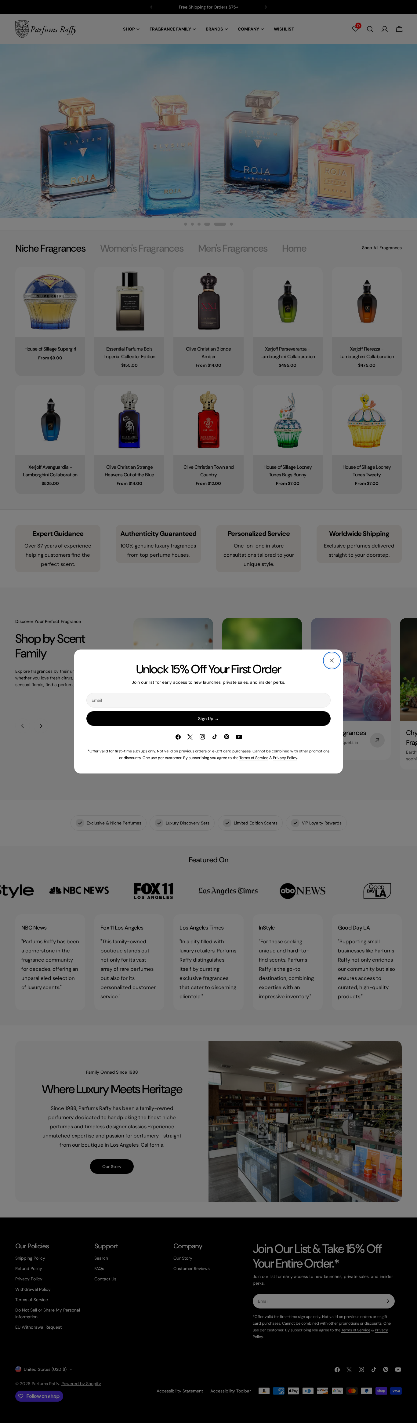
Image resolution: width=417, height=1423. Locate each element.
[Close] (332, 660)
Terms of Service (253, 757)
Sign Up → (208, 718)
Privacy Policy (285, 757)
